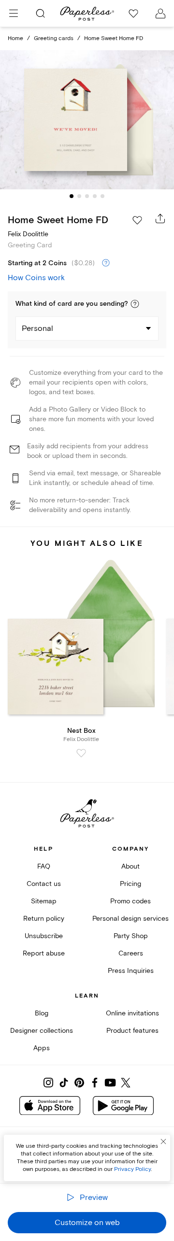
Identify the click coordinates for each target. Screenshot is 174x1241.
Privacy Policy (132, 1169)
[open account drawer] (160, 13)
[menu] (13, 13)
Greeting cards (53, 38)
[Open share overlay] (160, 218)
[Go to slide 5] (102, 196)
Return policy (43, 918)
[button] (135, 304)
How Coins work (36, 278)
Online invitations (132, 1013)
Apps (41, 1048)
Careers (130, 953)
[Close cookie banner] (163, 1141)
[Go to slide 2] (79, 196)
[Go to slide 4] (95, 196)
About (130, 866)
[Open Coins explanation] (106, 263)
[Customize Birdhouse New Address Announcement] (87, 120)
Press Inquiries (131, 971)
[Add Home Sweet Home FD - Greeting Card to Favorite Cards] (137, 220)
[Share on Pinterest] (79, 1082)
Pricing (130, 884)
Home (15, 38)
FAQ (43, 866)
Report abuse (44, 953)
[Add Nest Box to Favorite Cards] (81, 753)
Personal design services (130, 918)
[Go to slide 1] (71, 196)
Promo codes (130, 901)
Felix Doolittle (28, 234)
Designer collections (41, 1031)
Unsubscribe (44, 936)
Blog (41, 1013)
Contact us (44, 884)
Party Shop (131, 936)
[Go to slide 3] (87, 196)
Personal (37, 328)
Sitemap (44, 901)
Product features (132, 1031)
